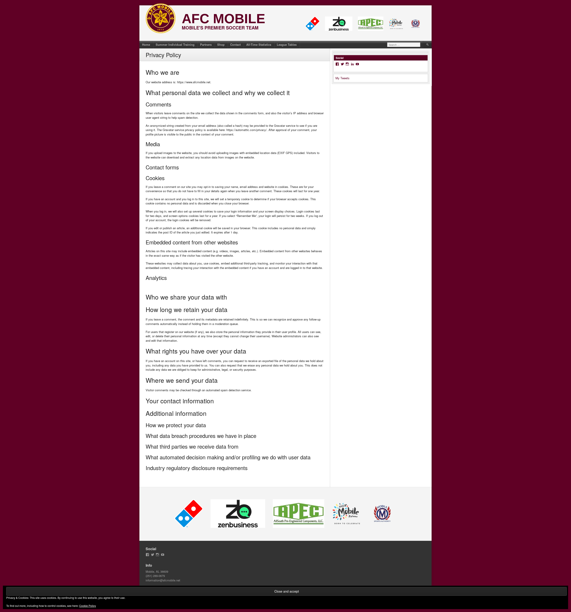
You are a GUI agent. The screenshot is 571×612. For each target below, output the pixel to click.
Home (146, 44)
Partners (206, 44)
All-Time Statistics (258, 44)
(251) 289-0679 (155, 576)
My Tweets (342, 78)
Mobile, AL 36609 (157, 571)
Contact (235, 44)
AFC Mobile (223, 18)
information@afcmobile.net (163, 580)
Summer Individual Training (175, 44)
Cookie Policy (87, 606)
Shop (221, 44)
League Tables (287, 44)
